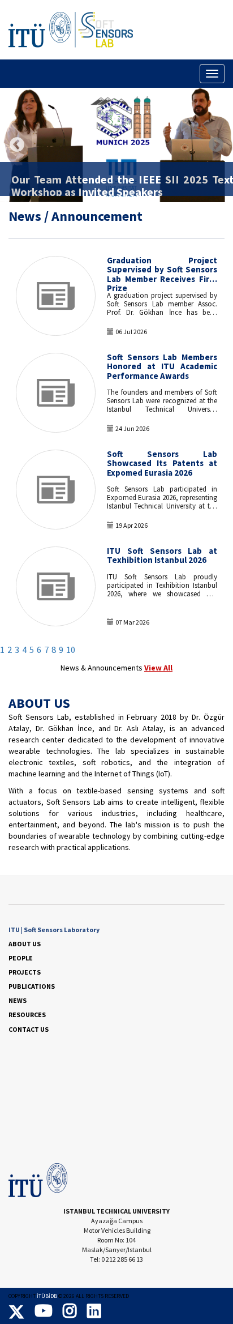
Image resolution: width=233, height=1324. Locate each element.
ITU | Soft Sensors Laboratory (54, 929)
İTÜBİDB (47, 1296)
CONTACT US (28, 1029)
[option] (116, 145)
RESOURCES (27, 1014)
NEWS (17, 1000)
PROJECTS (24, 972)
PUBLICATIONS (31, 986)
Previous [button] (16, 144)
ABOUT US (24, 943)
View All (158, 668)
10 (70, 650)
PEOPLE (20, 958)
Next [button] (216, 144)
